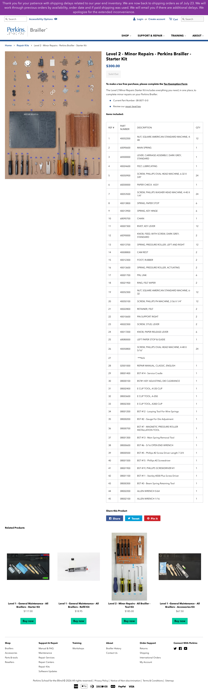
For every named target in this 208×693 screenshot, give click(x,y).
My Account (146, 662)
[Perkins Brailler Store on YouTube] (185, 648)
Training (177, 35)
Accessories (11, 652)
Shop (126, 35)
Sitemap (169, 680)
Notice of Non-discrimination (125, 680)
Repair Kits (23, 45)
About (197, 35)
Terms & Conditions (153, 680)
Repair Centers (46, 662)
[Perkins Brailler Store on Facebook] (180, 648)
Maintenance (45, 652)
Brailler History (113, 648)
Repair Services (46, 657)
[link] (172, 20)
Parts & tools (11, 657)
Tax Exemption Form (175, 84)
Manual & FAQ (46, 648)
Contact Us (111, 652)
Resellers (9, 662)
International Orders (150, 657)
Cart (175, 19)
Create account (156, 19)
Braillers (9, 648)
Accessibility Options (41, 19)
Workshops (78, 648)
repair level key (133, 106)
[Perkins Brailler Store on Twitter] (175, 648)
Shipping (144, 652)
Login (139, 19)
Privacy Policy (101, 680)
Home (8, 45)
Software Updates (48, 671)
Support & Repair (150, 35)
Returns (144, 648)
